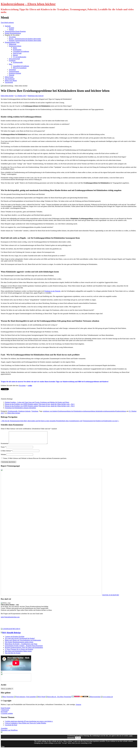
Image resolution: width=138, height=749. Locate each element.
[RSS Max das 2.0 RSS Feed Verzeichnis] (107, 697)
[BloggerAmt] (95, 697)
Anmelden (4, 728)
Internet (15, 55)
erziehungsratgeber (109, 411)
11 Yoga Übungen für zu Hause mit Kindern (19, 649)
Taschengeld (9, 82)
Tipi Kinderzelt (9, 79)
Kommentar (4, 443)
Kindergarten (17, 49)
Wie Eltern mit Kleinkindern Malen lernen (18, 651)
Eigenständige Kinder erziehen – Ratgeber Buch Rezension (24, 645)
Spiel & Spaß (17, 53)
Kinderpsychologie (15, 73)
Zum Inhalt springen (7, 22)
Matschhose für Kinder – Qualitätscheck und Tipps (21, 644)
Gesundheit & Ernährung (21, 51)
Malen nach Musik (11, 80)
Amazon (78, 704)
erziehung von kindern (50, 411)
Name (3, 447)
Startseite (8, 26)
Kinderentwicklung (15, 46)
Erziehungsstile (18, 62)
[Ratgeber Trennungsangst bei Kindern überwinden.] (10, 629)
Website (3, 454)
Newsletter (12, 37)
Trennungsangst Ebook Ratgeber (15, 31)
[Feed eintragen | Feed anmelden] (25, 697)
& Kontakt (4, 711)
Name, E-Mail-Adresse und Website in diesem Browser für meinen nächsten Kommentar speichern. (35, 458)
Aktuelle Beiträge (13, 633)
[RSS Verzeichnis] (40, 697)
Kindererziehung (120, 411)
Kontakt (11, 28)
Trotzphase (12, 69)
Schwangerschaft (14, 59)
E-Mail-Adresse (6, 451)
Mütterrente (12, 44)
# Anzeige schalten (7, 713)
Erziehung (12, 60)
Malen (15, 48)
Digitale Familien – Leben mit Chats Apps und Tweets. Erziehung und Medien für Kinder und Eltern (37, 402)
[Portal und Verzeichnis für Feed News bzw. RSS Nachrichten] (84, 697)
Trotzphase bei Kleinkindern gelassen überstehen (20, 408)
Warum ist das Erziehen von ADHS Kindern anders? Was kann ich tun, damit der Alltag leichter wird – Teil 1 (40, 404)
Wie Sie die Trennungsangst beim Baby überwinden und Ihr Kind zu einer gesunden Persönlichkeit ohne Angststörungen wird (41, 421)
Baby (10, 64)
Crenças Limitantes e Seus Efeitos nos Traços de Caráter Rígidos (25, 723)
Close (2, 746)
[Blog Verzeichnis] (7, 697)
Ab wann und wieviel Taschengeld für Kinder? (20, 638)
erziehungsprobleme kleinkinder (92, 411)
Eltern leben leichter (7, 96)
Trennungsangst (14, 71)
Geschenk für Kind (11, 725)
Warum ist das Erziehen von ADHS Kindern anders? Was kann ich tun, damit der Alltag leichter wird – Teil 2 (40, 406)
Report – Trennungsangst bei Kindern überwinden (25, 39)
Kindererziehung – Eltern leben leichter (28, 4)
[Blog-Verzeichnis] (76, 697)
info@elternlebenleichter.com (10, 617)
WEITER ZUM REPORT (110, 595)
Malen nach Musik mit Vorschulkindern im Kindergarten (23, 640)
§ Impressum (5, 710)
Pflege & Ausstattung (19, 68)
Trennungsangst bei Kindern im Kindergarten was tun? (101, 421)
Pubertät (11, 75)
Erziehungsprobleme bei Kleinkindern (70, 411)
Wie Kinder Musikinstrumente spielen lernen (19, 642)
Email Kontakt (5, 708)
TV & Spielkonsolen (19, 57)
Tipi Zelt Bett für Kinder (12, 653)
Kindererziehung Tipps (12, 42)
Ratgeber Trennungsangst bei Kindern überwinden (25, 40)
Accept (78, 737)
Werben (11, 29)
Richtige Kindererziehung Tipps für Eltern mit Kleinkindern (24, 647)
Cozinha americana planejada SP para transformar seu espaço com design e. (29, 721)
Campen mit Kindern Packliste (14, 636)
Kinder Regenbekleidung (13, 33)
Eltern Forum (9, 77)
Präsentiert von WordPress (9, 730)
